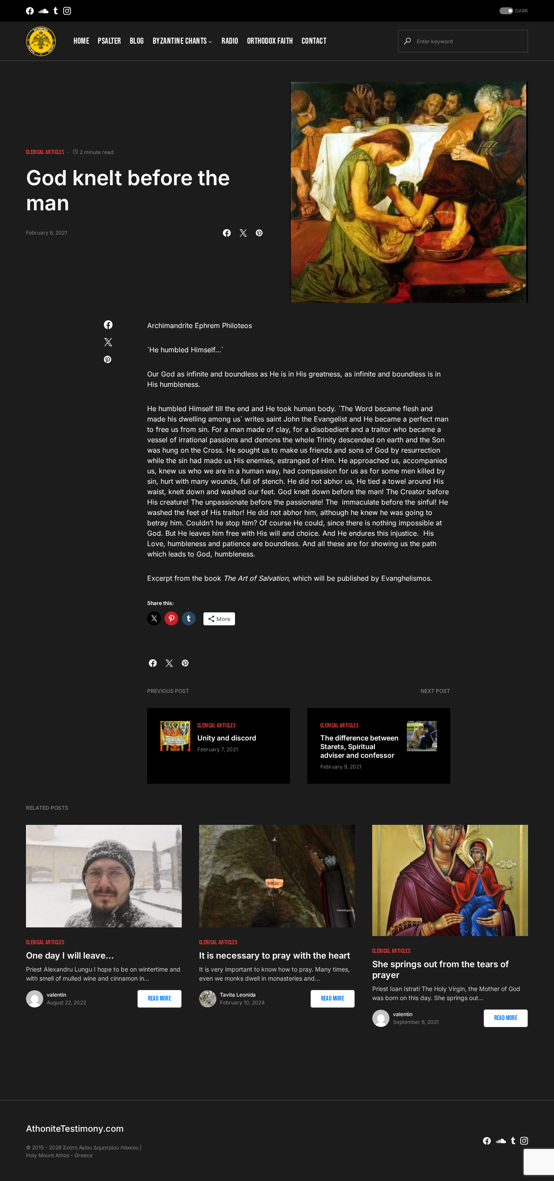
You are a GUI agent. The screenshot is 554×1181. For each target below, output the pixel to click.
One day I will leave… (70, 955)
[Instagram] (67, 11)
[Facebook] (30, 11)
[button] (513, 11)
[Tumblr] (55, 11)
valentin (56, 994)
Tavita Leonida (238, 994)
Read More (159, 998)
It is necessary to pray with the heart (274, 955)
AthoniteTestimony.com (75, 1128)
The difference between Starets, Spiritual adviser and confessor (359, 746)
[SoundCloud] (43, 11)
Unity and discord (226, 738)
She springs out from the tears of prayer (440, 969)
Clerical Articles (45, 152)
